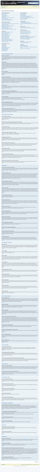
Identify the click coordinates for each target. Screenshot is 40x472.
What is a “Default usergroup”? (24, 18)
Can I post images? (4, 46)
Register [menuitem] (35, 6)
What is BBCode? (4, 44)
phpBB (16, 139)
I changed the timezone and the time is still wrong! (8, 25)
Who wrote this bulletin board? (24, 45)
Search (36, 3)
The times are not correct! (5, 24)
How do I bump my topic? (5, 41)
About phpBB (26, 440)
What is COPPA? (4, 14)
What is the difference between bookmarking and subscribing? (28, 36)
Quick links (3, 6)
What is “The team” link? (23, 19)
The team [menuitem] (23, 464)
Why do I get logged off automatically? (6, 19)
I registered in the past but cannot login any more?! (8, 17)
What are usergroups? (23, 15)
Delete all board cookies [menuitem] (29, 464)
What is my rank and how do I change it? (7, 28)
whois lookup (24, 449)
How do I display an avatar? (5, 27)
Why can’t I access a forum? (5, 36)
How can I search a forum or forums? (25, 30)
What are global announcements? (6, 47)
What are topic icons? (4, 50)
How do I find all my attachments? (24, 42)
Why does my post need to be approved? (7, 40)
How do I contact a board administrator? (25, 48)
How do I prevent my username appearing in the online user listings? (10, 23)
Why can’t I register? (4, 15)
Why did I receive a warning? (5, 38)
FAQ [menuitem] (6, 6)
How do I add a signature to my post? (6, 33)
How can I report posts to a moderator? (7, 39)
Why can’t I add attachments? (5, 37)
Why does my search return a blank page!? (25, 32)
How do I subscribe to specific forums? (25, 38)
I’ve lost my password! (4, 18)
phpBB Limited (25, 439)
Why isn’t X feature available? (24, 46)
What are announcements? (5, 48)
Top (3, 69)
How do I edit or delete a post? (5, 32)
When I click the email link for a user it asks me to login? (9, 29)
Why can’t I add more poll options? (6, 35)
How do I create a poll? (5, 34)
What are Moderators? (23, 14)
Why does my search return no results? (25, 31)
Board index (3, 464)
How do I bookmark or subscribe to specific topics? (26, 37)
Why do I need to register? (5, 13)
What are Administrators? (23, 13)
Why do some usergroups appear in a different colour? (27, 17)
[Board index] (9, 3)
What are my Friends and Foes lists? (25, 27)
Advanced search (38, 3)
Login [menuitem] (38, 6)
